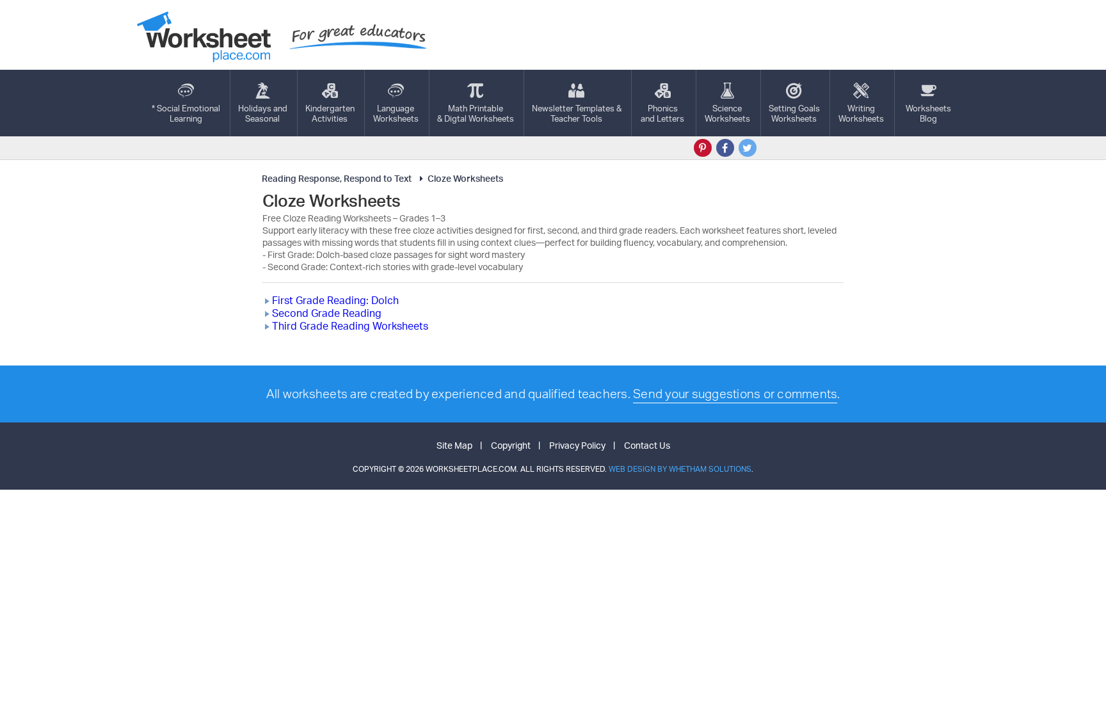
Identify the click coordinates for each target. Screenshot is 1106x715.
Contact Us (647, 445)
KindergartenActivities (330, 113)
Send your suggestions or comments (735, 393)
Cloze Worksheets (465, 178)
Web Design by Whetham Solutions (680, 469)
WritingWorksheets (861, 113)
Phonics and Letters (662, 113)
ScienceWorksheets (727, 113)
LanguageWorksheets (396, 113)
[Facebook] (725, 148)
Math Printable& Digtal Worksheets (475, 113)
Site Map (454, 445)
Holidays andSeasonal (262, 113)
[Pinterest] (703, 148)
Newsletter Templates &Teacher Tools (576, 113)
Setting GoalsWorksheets (794, 113)
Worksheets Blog (928, 113)
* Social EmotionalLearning (186, 113)
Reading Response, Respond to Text (337, 178)
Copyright (511, 445)
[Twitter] (748, 148)
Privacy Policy (577, 445)
